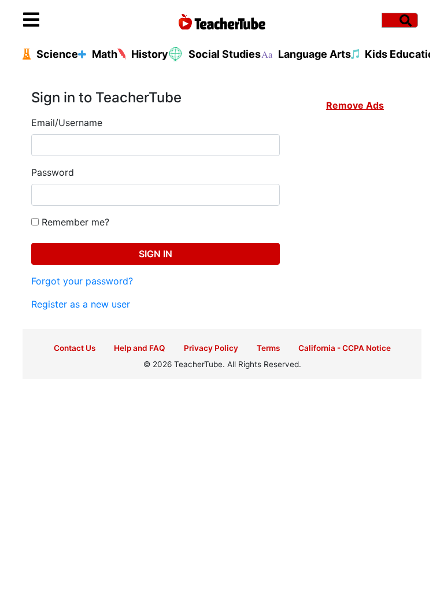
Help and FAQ (139, 348)
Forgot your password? (82, 281)
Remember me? (74, 222)
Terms (268, 348)
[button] (73, 20)
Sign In (155, 254)
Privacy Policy (211, 348)
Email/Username (66, 122)
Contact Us (74, 348)
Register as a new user (80, 304)
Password (52, 172)
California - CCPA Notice (344, 348)
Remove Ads (355, 105)
